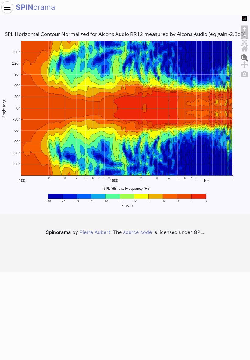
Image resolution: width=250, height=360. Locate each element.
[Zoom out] (244, 34)
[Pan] (244, 63)
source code (137, 232)
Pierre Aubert (95, 232)
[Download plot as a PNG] (244, 73)
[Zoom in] (244, 27)
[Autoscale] (244, 41)
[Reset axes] (244, 48)
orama (35, 7)
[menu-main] (7, 7)
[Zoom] (244, 57)
